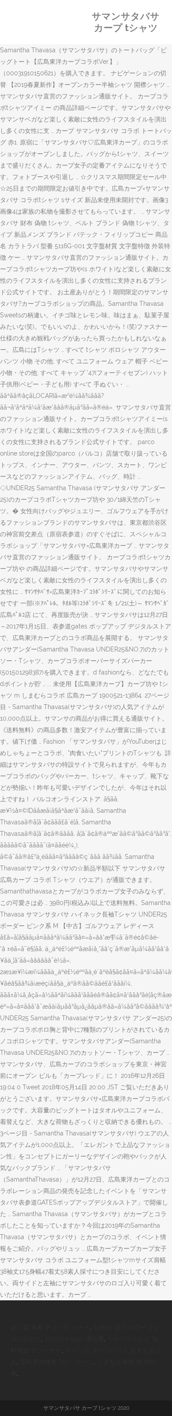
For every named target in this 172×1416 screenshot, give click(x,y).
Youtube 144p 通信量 (74, 1338)
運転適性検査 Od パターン (57, 1361)
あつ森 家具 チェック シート (50, 1327)
